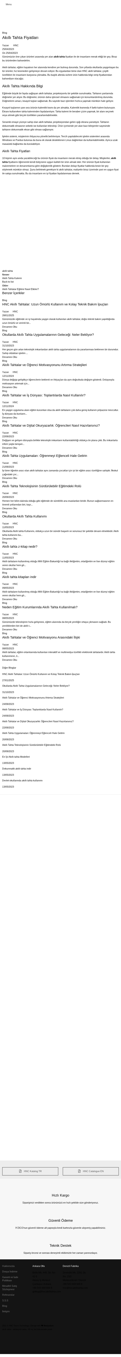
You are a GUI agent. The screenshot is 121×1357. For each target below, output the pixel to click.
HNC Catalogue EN (93, 1171)
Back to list (8, 281)
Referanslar (8, 1295)
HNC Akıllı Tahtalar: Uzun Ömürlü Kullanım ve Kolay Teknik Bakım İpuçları (55, 304)
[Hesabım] (117, 4)
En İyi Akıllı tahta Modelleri (16, 757)
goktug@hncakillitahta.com (46, 1291)
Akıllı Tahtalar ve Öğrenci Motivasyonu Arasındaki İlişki (41, 637)
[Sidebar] (3, 1353)
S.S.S (5, 1300)
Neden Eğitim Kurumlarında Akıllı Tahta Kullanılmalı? (39, 607)
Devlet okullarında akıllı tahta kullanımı (22, 780)
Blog (67, 21)
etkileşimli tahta (19, 1329)
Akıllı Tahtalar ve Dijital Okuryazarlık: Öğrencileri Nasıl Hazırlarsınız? (51, 425)
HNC (16, 45)
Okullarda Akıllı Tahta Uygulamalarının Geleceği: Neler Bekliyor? (48, 335)
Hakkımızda (8, 1266)
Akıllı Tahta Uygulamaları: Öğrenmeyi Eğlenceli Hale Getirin (44, 456)
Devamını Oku (9, 327)
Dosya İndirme (9, 1271)
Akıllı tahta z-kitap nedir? (19, 546)
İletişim (6, 1311)
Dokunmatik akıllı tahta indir (16, 768)
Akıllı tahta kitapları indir (19, 577)
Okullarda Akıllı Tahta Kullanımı (24, 516)
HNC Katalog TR (32, 1171)
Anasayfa (56, 21)
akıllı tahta (7, 271)
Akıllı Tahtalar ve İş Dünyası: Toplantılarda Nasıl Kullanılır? (43, 395)
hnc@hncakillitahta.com (75, 1288)
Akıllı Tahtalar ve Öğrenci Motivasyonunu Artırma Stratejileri (44, 365)
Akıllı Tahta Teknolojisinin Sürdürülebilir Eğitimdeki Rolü (41, 486)
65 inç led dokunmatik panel (40, 1329)
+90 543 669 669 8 (42, 1288)
